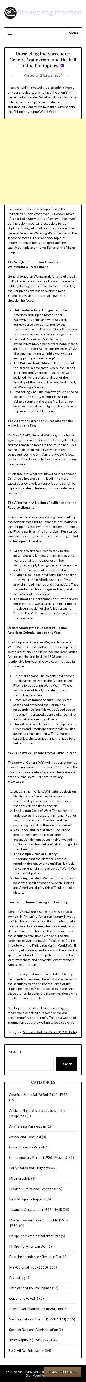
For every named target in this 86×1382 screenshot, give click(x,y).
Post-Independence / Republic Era (35, 1257)
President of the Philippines (30, 1288)
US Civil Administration (26, 1350)
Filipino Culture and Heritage (31, 1189)
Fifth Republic (20, 1178)
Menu (73, 32)
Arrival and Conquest (25, 1137)
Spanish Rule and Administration (33, 1329)
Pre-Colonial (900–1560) (28, 1267)
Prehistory (17, 1277)
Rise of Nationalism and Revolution (36, 1309)
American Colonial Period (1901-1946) (50, 1032)
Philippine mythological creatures (34, 1236)
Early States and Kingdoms (29, 1168)
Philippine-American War (28, 1246)
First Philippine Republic (27, 1199)
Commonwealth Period (26, 1147)
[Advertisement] (43, 162)
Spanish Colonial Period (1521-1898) (37, 1319)
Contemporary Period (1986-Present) (38, 1157)
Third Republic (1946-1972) (30, 1340)
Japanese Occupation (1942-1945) (35, 1209)
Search (15, 1052)
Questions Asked (22, 1298)
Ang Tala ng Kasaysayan (27, 1126)
